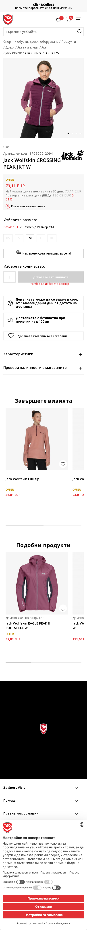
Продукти (68, 41)
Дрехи (9, 47)
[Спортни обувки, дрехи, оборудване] (7, 19)
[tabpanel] (43, 98)
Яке (44, 47)
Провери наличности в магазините (35, 367)
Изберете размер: (20, 220)
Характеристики (18, 354)
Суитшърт (13, 474)
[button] (43, 31)
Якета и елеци (28, 47)
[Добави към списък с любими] (63, 464)
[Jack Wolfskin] (72, 154)
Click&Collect (43, 4)
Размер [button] (28, 227)
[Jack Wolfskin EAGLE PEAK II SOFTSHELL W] (37, 583)
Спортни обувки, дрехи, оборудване (30, 41)
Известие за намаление (28, 206)
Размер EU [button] (11, 227)
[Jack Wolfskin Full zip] (37, 439)
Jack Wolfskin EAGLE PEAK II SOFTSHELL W (28, 625)
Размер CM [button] (45, 227)
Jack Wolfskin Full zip (22, 479)
